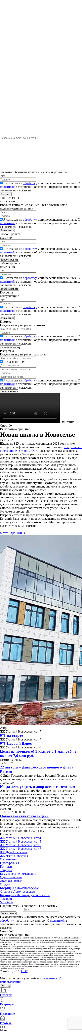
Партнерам (7, 114)
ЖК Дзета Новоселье (14, 855)
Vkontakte (6, 902)
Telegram (6, 898)
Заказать (5, 194)
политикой (7, 186)
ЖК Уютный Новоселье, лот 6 (20, 845)
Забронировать (9, 259)
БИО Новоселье (11, 23)
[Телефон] (4, 82)
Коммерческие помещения (18, 873)
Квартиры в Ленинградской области (25, 895)
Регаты (5, 16)
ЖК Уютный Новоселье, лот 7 (20, 848)
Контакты (6, 12)
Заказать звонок (10, 73)
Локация (6, 57)
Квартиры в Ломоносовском (19, 888)
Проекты (6, 46)
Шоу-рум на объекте (14, 19)
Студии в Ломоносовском (17, 891)
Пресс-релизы (9, 863)
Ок (23, 533)
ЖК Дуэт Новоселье (13, 852)
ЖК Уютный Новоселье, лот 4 (20, 838)
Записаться (7, 230)
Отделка (5, 60)
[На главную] (24, 42)
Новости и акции (11, 9)
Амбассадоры (9, 27)
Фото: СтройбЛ (10, 533)
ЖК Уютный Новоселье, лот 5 (20, 841)
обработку (30, 183)
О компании (8, 5)
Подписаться (8, 913)
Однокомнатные (11, 877)
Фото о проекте (10, 49)
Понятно (5, 985)
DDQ (24, 971)
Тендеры (6, 53)
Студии (5, 884)
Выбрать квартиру (12, 64)
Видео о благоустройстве (17, 93)
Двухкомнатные (11, 880)
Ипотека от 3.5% (11, 118)
